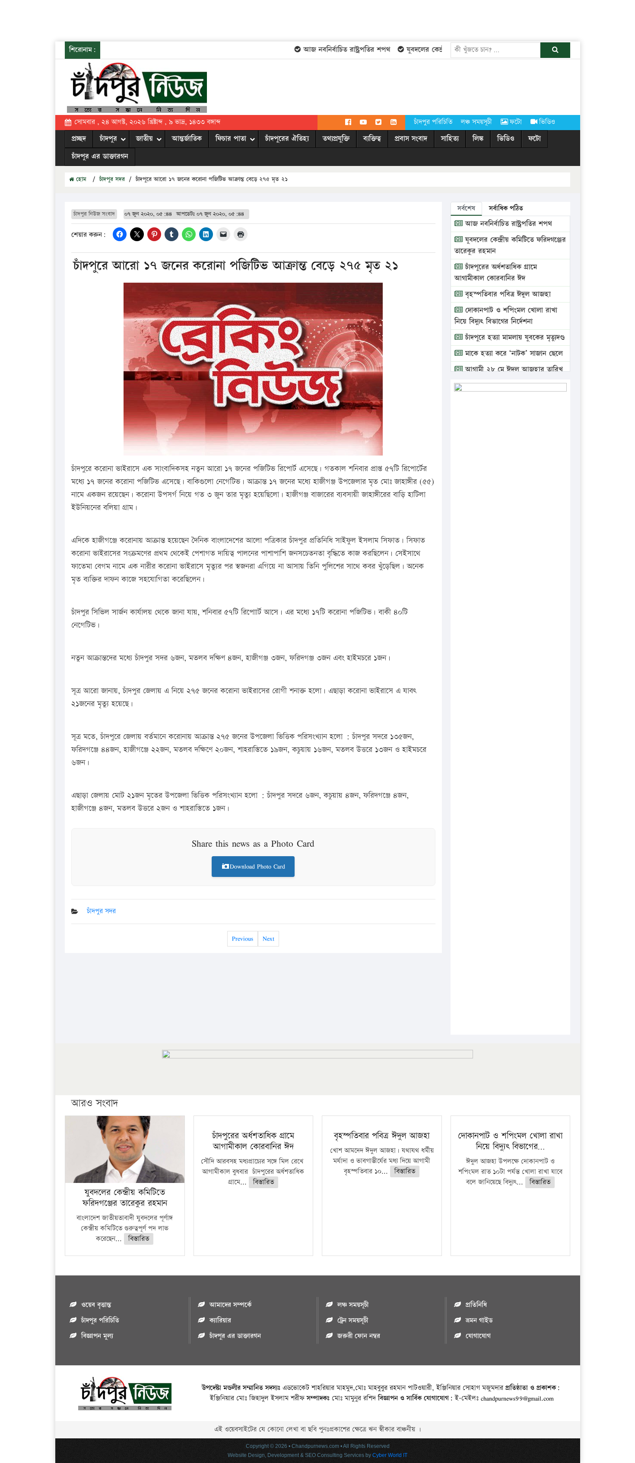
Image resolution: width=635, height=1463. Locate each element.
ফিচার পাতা (231, 139)
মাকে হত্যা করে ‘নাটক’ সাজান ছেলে (513, 353)
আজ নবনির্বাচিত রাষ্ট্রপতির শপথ (330, 50)
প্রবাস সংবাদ (411, 139)
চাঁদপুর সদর (112, 179)
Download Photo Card (257, 866)
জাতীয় (144, 139)
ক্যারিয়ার (220, 1321)
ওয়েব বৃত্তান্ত (96, 1305)
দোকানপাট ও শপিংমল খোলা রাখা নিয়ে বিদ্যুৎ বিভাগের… (510, 1141)
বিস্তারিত (138, 1239)
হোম (80, 179)
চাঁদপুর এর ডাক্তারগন (100, 156)
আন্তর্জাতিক (187, 139)
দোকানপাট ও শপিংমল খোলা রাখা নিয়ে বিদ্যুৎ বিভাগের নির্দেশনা (505, 316)
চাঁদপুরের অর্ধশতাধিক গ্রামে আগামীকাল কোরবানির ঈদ (495, 273)
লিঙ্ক (478, 139)
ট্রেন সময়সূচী (352, 1321)
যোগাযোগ (478, 1336)
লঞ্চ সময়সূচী (476, 122)
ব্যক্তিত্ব (372, 139)
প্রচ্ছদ (79, 139)
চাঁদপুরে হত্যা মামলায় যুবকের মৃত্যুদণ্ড (514, 337)
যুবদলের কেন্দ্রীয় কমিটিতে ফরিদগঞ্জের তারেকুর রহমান (125, 1197)
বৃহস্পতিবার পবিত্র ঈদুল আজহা (507, 294)
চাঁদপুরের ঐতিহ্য (287, 139)
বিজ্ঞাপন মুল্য (97, 1336)
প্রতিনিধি (476, 1305)
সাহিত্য (450, 139)
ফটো (516, 122)
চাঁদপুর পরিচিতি (433, 122)
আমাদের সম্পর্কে (230, 1305)
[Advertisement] (157, 19)
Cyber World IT (389, 1455)
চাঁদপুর (108, 139)
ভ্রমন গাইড (479, 1321)
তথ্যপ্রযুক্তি (336, 139)
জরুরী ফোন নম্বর (358, 1336)
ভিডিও (547, 122)
